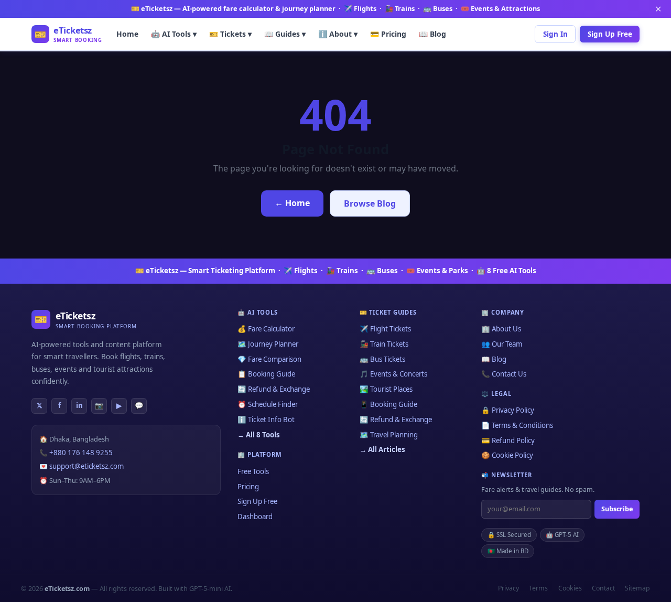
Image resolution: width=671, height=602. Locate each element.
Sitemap (637, 588)
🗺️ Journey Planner (267, 344)
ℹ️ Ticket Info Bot (266, 419)
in (79, 405)
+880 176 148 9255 (81, 452)
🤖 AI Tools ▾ (174, 33)
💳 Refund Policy (508, 440)
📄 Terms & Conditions (517, 425)
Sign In (555, 33)
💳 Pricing (388, 33)
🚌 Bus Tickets (382, 359)
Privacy (508, 588)
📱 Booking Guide (388, 404)
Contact (603, 588)
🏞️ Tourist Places (386, 389)
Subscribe (617, 508)
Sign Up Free (610, 33)
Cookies (570, 588)
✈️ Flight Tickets (385, 329)
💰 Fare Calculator (266, 329)
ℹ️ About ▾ (338, 33)
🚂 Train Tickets (384, 344)
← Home (292, 203)
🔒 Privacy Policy (507, 410)
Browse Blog (370, 203)
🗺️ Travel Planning (389, 434)
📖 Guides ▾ (285, 33)
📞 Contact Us (503, 374)
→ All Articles (382, 449)
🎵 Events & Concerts (393, 374)
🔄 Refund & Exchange (273, 389)
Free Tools (253, 471)
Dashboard (255, 516)
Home (127, 33)
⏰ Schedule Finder (267, 404)
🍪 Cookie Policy (507, 455)
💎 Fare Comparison (269, 359)
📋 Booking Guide (266, 374)
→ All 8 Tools (258, 434)
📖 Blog (432, 33)
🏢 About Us (501, 329)
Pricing (248, 486)
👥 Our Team (501, 344)
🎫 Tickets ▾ (230, 33)
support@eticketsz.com (86, 466)
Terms (538, 588)
